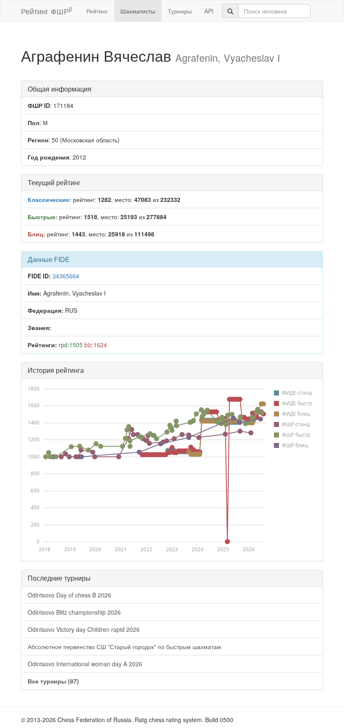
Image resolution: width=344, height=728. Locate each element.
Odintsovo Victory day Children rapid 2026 (84, 629)
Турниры (180, 11)
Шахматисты (137, 11)
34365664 (65, 276)
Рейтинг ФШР (46, 10)
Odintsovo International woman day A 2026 (85, 664)
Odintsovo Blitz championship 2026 (74, 612)
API (209, 11)
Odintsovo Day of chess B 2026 (69, 595)
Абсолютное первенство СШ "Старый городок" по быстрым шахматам (124, 646)
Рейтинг (97, 11)
